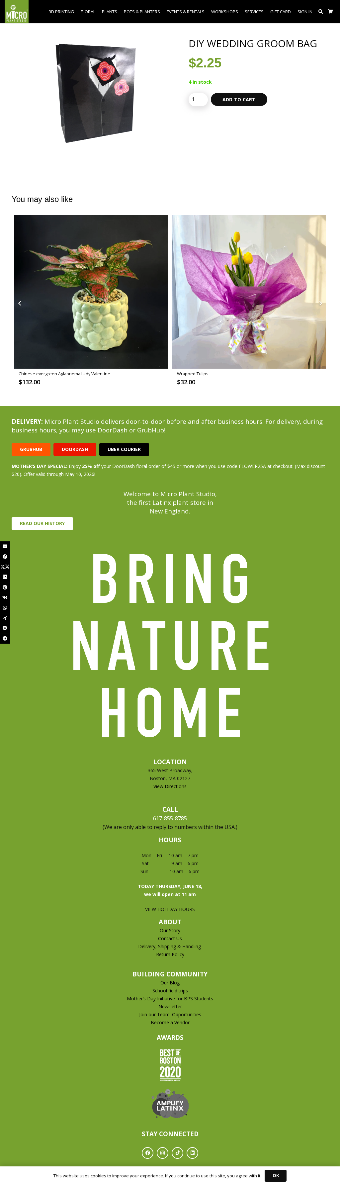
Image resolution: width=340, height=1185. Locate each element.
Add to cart (239, 99)
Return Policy (170, 954)
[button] (321, 11)
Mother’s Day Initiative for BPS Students (170, 998)
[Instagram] (162, 1153)
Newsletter (170, 1006)
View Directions (170, 786)
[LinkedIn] (192, 1153)
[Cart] (330, 11)
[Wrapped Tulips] (91, 292)
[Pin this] (5, 587)
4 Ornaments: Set (194, 374)
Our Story (170, 930)
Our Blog (170, 982)
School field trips (170, 990)
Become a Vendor (170, 1022)
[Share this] (5, 557)
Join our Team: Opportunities (170, 1014)
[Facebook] (147, 1153)
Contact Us (170, 938)
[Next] (320, 304)
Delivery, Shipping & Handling (170, 946)
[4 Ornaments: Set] (249, 292)
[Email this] (5, 546)
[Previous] (20, 304)
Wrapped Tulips (34, 374)
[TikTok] (177, 1153)
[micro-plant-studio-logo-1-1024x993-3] (17, 11)
